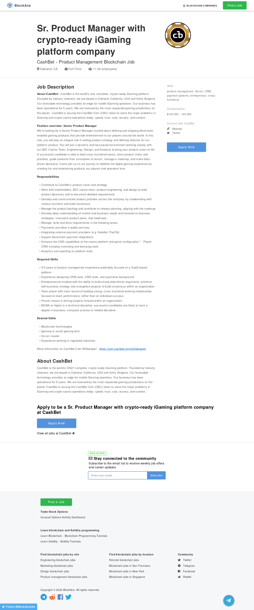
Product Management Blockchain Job (96, 61)
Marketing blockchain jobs (57, 565)
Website (176, 129)
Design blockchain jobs (55, 571)
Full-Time (74, 69)
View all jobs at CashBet (54, 433)
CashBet (45, 61)
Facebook (188, 571)
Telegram (188, 565)
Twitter (176, 133)
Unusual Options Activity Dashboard (63, 517)
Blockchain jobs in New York (126, 571)
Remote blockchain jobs (124, 560)
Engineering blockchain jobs (58, 560)
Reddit (186, 577)
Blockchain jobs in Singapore (127, 577)
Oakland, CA (49, 69)
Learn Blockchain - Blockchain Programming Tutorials (74, 536)
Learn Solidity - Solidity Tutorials (61, 541)
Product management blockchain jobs (64, 577)
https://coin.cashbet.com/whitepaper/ (122, 349)
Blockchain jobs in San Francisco (129, 565)
